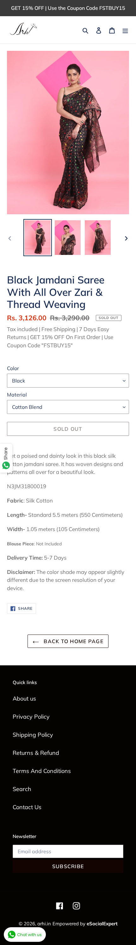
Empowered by (85, 924)
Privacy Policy (31, 716)
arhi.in (44, 924)
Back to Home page (72, 641)
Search (22, 789)
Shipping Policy (33, 734)
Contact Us (27, 807)
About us (24, 698)
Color (13, 368)
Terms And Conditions (42, 771)
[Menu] (125, 30)
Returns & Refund (36, 752)
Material (17, 394)
